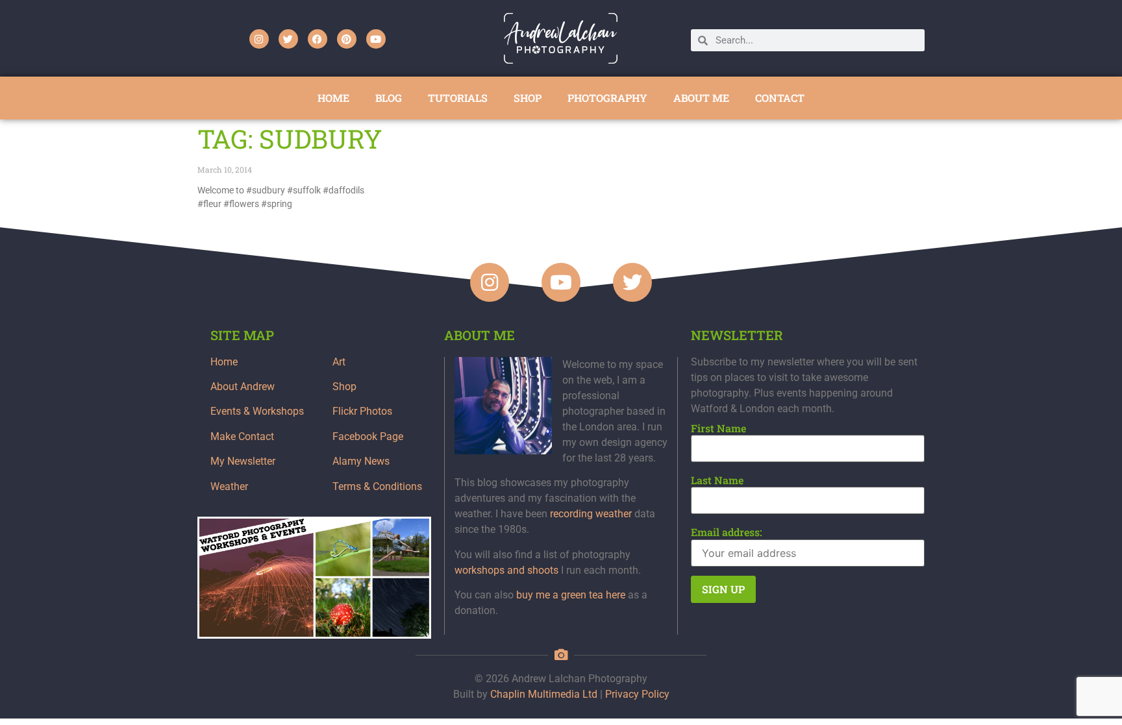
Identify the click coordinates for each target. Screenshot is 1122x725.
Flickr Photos (362, 411)
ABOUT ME (701, 97)
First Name (718, 428)
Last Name (717, 480)
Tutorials (458, 97)
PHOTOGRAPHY (607, 97)
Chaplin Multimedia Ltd (543, 694)
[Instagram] (259, 39)
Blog (388, 97)
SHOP (528, 97)
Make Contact (242, 436)
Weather (229, 486)
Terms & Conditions (377, 486)
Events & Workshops (257, 411)
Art (338, 362)
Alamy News (361, 461)
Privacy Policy (637, 694)
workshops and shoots (506, 570)
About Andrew (242, 386)
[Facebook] (317, 39)
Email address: (726, 532)
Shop (344, 386)
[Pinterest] (346, 39)
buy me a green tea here (570, 595)
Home (224, 362)
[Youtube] (376, 39)
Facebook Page (367, 436)
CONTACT (779, 97)
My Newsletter (242, 461)
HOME (333, 97)
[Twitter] (288, 39)
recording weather (591, 514)
